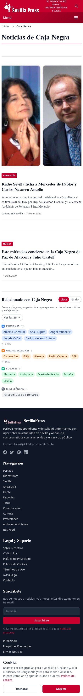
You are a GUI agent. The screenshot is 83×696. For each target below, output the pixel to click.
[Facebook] (5, 452)
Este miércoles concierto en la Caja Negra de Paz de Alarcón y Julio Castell (41, 254)
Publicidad (10, 641)
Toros (6, 503)
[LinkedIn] (26, 452)
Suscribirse (41, 620)
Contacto (8, 580)
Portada (8, 470)
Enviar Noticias (12, 651)
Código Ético (11, 553)
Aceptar (61, 689)
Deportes (9, 497)
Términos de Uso (14, 569)
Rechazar (22, 689)
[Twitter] (12, 452)
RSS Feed (9, 529)
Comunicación (12, 508)
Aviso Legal (10, 575)
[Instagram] (19, 452)
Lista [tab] (64, 299)
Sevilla (7, 481)
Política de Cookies (15, 564)
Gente (7, 492)
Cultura (8, 513)
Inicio (5, 26)
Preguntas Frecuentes (17, 646)
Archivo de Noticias (15, 524)
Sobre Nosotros (13, 548)
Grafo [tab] (75, 299)
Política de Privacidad (17, 559)
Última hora (10, 476)
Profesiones (10, 519)
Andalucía (9, 486)
